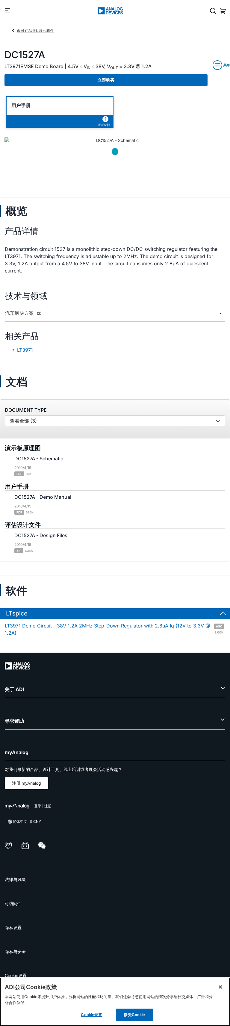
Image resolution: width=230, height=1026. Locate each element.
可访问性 (13, 903)
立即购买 (106, 80)
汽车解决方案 (23, 313)
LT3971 (25, 350)
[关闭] (220, 987)
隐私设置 (13, 927)
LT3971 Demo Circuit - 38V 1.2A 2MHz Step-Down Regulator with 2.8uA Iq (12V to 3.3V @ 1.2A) (114, 629)
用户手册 (21, 105)
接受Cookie (134, 1014)
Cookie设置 (16, 975)
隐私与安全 (15, 951)
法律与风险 (15, 879)
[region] (115, 1001)
